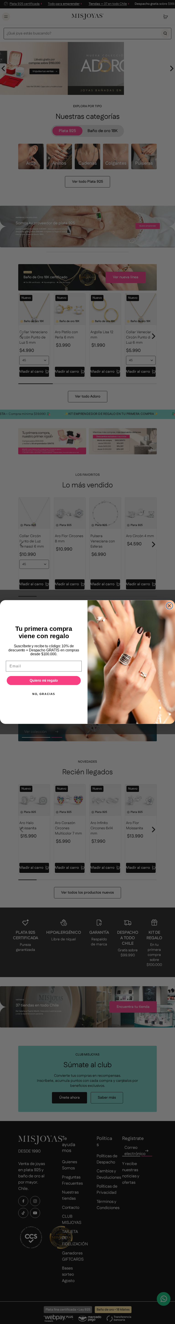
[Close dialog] (169, 605)
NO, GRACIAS (43, 694)
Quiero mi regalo (44, 680)
